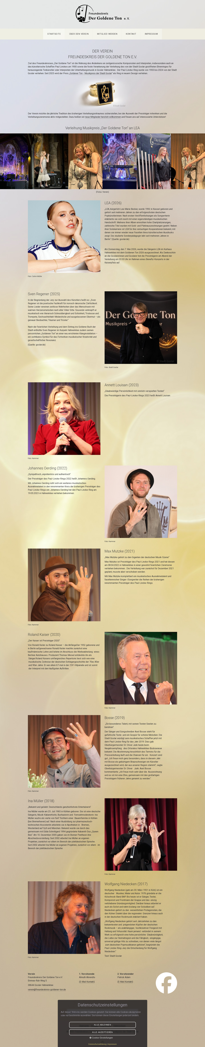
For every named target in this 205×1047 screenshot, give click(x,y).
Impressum (151, 34)
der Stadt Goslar (104, 73)
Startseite (54, 34)
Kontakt (131, 34)
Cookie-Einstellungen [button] (102, 1037)
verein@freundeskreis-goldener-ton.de (47, 989)
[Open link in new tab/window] (166, 983)
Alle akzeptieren (102, 1032)
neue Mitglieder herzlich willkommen (103, 117)
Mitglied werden (107, 34)
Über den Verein (79, 34)
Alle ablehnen (102, 1025)
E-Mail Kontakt (87, 981)
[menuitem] (54, 34)
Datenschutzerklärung (97, 1044)
